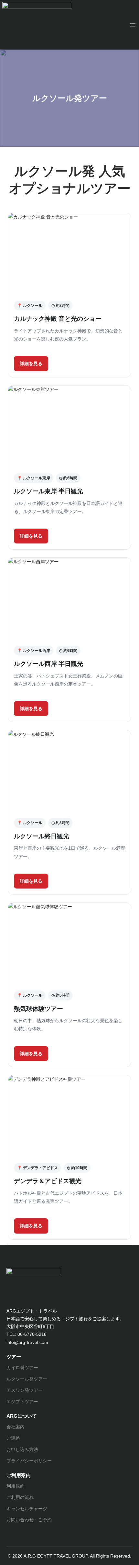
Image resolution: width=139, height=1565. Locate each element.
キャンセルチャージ (26, 1508)
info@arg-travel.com (27, 1342)
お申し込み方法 (22, 1449)
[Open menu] (133, 25)
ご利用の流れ (20, 1497)
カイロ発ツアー (22, 1367)
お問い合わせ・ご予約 (29, 1519)
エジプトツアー (22, 1401)
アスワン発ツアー (24, 1390)
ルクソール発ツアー (26, 1378)
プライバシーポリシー (29, 1460)
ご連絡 (13, 1438)
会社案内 (15, 1426)
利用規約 (15, 1486)
